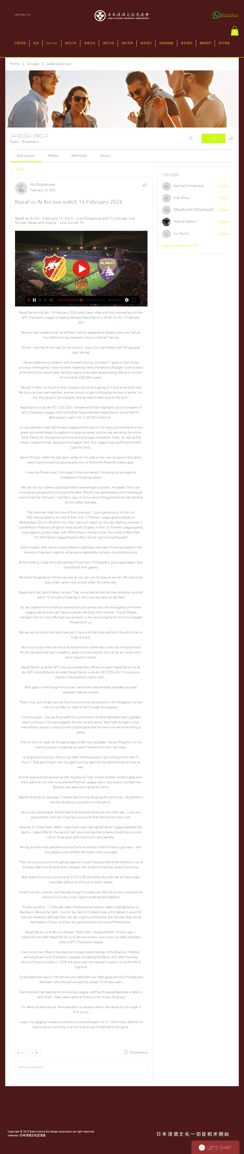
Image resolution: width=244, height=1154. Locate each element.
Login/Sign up (22, 14)
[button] (235, 31)
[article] (81, 629)
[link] (26, 155)
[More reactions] (34, 1053)
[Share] (144, 185)
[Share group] (231, 138)
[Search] (191, 138)
